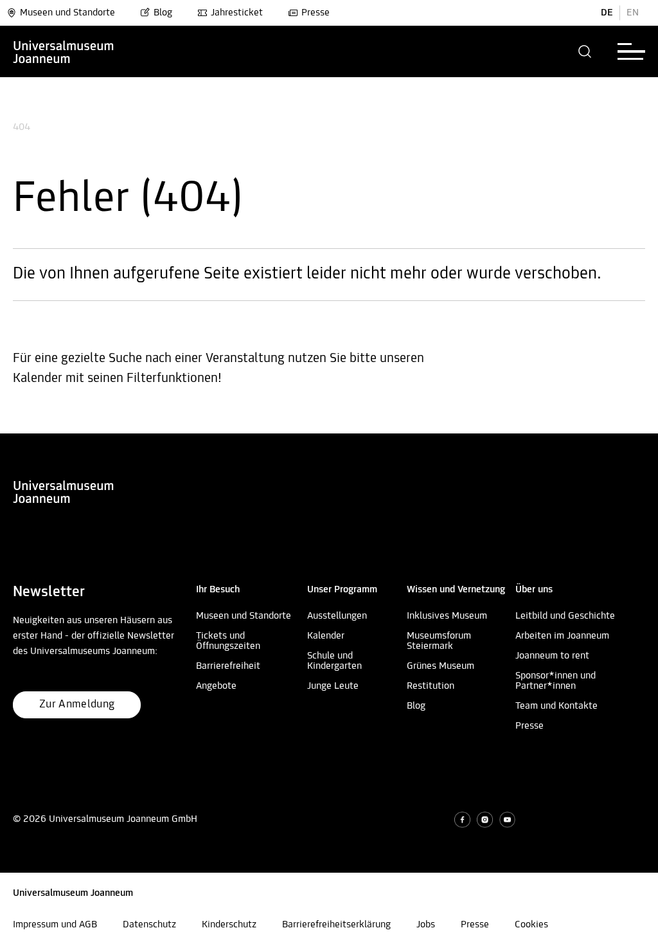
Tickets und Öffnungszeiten (228, 641)
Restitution (430, 686)
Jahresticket (237, 13)
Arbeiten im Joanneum (562, 636)
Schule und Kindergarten (334, 661)
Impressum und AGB (55, 925)
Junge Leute (333, 686)
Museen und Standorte (67, 13)
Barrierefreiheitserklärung (336, 925)
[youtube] (507, 820)
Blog (163, 13)
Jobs (425, 925)
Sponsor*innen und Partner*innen (555, 681)
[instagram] (485, 820)
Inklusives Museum (447, 616)
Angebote (216, 686)
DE (607, 13)
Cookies (531, 925)
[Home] (63, 51)
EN (633, 13)
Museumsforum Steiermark (439, 641)
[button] (585, 51)
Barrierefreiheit (228, 666)
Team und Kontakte (556, 706)
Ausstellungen (337, 616)
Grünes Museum (440, 666)
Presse (315, 13)
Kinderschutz (229, 925)
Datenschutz (149, 925)
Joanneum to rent (552, 656)
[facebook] (462, 820)
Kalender (325, 636)
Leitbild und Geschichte (565, 616)
